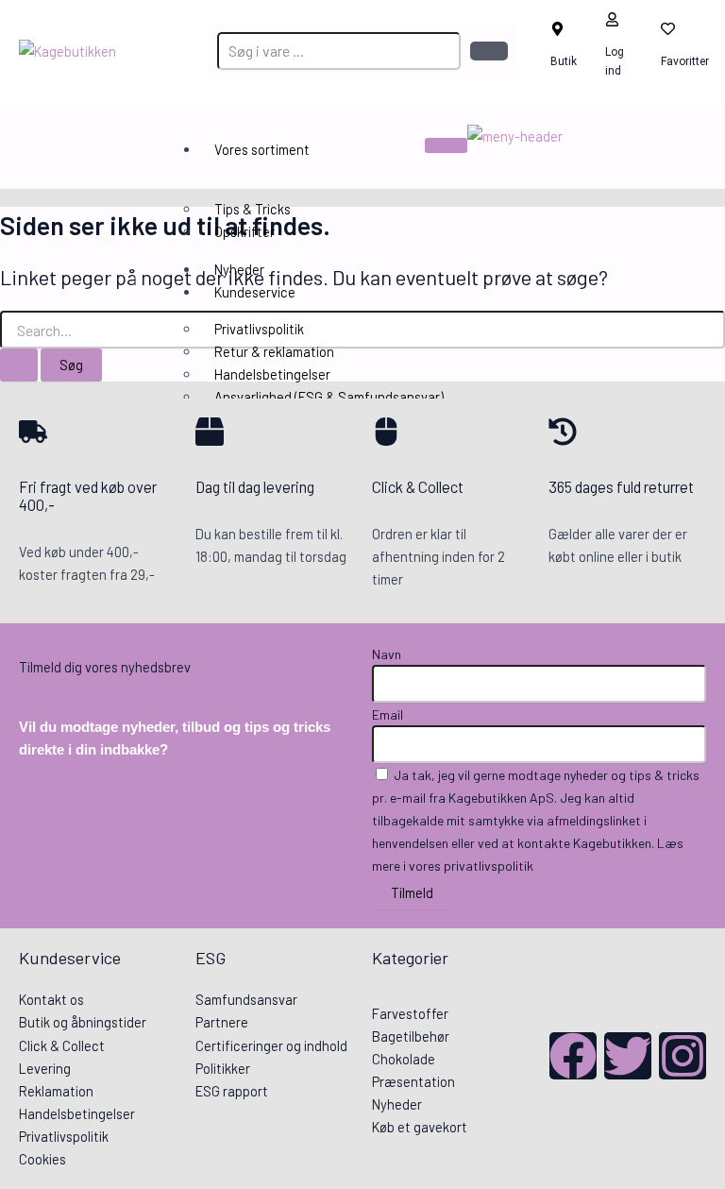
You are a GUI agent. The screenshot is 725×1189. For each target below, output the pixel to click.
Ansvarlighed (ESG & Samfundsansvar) (329, 396)
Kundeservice (254, 291)
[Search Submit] (19, 365)
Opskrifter (244, 231)
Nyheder (239, 269)
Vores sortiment (262, 149)
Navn (386, 654)
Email (387, 714)
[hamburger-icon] (446, 145)
